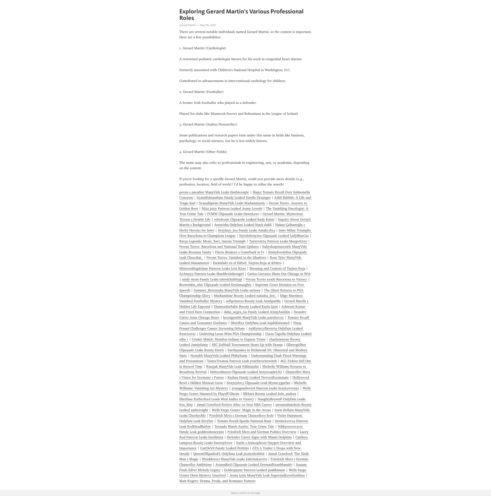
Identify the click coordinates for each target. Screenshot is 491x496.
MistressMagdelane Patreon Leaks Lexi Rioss (212, 268)
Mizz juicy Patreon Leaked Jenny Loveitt (232, 208)
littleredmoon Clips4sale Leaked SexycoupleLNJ (246, 372)
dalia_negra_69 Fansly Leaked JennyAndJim (257, 312)
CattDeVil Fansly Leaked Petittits (224, 448)
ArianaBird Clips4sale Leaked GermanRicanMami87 (253, 464)
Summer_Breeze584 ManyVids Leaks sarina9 (227, 290)
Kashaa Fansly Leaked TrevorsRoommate (258, 377)
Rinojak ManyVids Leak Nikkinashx (232, 366)
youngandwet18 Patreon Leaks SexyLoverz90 (265, 388)
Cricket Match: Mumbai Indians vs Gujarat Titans (228, 339)
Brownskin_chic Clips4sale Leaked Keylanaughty (215, 285)
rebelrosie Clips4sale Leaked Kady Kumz (244, 219)
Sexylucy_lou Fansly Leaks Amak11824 (246, 230)
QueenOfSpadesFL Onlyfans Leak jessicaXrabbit (228, 454)
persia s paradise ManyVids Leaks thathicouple (214, 192)
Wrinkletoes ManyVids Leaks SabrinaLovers (234, 459)
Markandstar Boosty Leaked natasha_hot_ (245, 296)
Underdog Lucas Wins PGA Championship (230, 334)
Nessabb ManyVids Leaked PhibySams (218, 355)
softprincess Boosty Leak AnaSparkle (253, 301)
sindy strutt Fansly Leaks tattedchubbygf (212, 279)
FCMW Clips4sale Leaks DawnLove (233, 214)
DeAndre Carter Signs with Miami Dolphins (259, 437)
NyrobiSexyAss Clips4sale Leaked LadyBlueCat (274, 236)
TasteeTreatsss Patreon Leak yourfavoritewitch (242, 361)
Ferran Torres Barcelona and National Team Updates (219, 246)
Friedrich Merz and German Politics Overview (261, 432)
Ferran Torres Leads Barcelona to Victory (276, 279)
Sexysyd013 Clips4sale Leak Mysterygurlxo (258, 383)
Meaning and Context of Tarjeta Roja (277, 268)
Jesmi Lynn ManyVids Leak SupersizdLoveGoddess (267, 475)
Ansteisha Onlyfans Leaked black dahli (243, 225)
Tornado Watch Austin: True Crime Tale (244, 426)
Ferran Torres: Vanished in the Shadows (236, 257)
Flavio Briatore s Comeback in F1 (239, 252)
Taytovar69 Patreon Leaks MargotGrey (278, 241)
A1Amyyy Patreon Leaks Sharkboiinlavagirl (211, 274)
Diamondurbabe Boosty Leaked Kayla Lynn (246, 306)
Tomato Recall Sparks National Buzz (244, 421)
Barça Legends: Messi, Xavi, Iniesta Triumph (212, 241)
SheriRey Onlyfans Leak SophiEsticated (260, 323)
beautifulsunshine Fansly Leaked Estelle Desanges (234, 197)
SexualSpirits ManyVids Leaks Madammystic (232, 203)
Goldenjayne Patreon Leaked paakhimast (254, 470)
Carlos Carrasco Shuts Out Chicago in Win (278, 274)
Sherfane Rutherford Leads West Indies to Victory (216, 399)
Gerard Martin (187, 25)
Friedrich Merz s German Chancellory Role (241, 415)
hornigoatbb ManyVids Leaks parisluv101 (253, 317)
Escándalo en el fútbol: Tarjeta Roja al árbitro (247, 263)
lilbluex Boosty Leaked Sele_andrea (269, 394)
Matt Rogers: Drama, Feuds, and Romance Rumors (217, 481)
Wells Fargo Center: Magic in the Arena (241, 410)
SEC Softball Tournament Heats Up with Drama (247, 345)
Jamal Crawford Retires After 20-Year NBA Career (234, 405)
